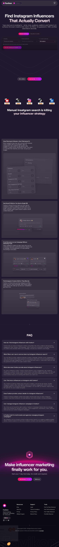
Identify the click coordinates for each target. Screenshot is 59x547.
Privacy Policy (33, 511)
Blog (18, 507)
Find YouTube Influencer (50, 507)
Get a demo (22, 79)
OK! (27, 539)
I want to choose (16, 539)
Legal (31, 507)
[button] (17, 3)
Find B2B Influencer (48, 514)
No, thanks (6, 539)
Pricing (18, 511)
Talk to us (37, 479)
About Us (19, 509)
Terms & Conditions (35, 509)
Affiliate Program (20, 514)
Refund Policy (33, 514)
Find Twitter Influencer (49, 511)
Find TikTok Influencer (49, 509)
